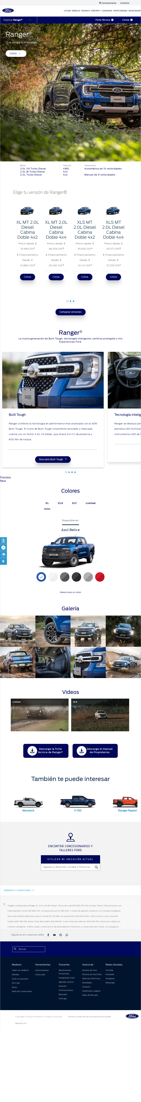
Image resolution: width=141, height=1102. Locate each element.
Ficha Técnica (103, 20)
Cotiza (125, 20)
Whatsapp (110, 983)
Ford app (63, 999)
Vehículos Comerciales (22, 991)
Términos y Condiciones (17, 890)
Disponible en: (70, 520)
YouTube (109, 970)
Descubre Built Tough (51, 459)
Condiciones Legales (91, 991)
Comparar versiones (71, 312)
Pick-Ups (16, 983)
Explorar (13, 20)
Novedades (87, 983)
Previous (5, 477)
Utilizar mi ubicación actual (70, 859)
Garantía (63, 986)
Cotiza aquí (40, 975)
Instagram (110, 979)
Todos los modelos (20, 970)
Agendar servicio (66, 982)
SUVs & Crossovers (20, 979)
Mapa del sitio (21, 1023)
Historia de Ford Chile (92, 974)
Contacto (86, 987)
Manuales (63, 994)
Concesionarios (42, 970)
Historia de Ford (89, 970)
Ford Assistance (66, 990)
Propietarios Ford (66, 978)
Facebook (110, 974)
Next (3, 480)
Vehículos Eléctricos (91, 979)
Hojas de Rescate (90, 995)
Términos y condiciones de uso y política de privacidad (89, 1017)
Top (134, 1088)
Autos (14, 987)
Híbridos (15, 975)
